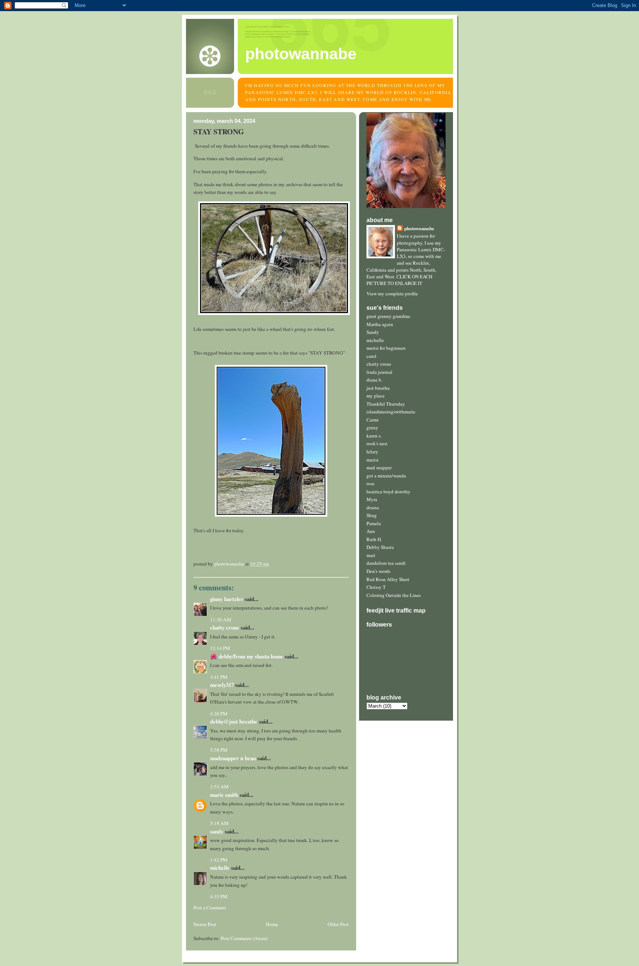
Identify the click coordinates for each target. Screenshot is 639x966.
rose (370, 483)
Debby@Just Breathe (233, 721)
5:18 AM (219, 823)
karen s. (374, 435)
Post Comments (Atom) (244, 938)
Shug (371, 515)
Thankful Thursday (385, 403)
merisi (372, 459)
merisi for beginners (386, 348)
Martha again (379, 324)
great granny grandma (388, 316)
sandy (216, 831)
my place (375, 395)
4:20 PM (218, 713)
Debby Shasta (380, 547)
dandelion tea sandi (386, 563)
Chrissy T (376, 587)
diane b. (374, 379)
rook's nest (377, 443)
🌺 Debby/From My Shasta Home (246, 656)
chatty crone (378, 363)
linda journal (379, 372)
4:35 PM (218, 896)
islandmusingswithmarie (390, 411)
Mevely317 (222, 685)
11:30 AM (220, 619)
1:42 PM (218, 859)
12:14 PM (220, 648)
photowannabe (300, 54)
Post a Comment (209, 907)
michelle (375, 340)
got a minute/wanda (386, 475)
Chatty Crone (224, 627)
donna (372, 507)
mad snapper (379, 467)
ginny (372, 427)
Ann (370, 531)
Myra (371, 499)
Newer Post (204, 924)
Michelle (220, 867)
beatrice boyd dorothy (388, 491)
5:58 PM (218, 750)
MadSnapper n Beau (233, 758)
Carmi (372, 419)
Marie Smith (224, 795)
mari (370, 555)
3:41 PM (218, 677)
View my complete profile (392, 293)
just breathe (378, 388)
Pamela (373, 523)
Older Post (338, 924)
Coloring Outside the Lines (393, 595)
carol (371, 356)
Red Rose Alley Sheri (387, 579)
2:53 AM (219, 786)
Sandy (372, 332)
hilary (372, 451)
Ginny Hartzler (226, 599)
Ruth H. (374, 539)
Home (272, 924)
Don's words (378, 571)
